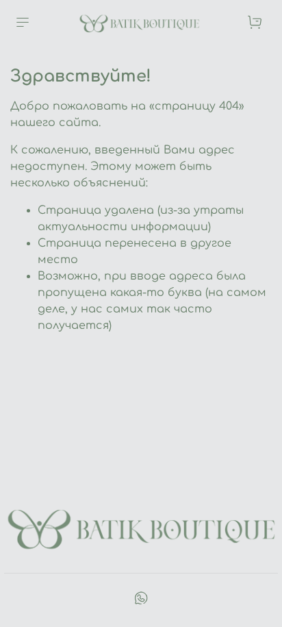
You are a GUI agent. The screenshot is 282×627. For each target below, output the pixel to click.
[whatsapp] (141, 600)
